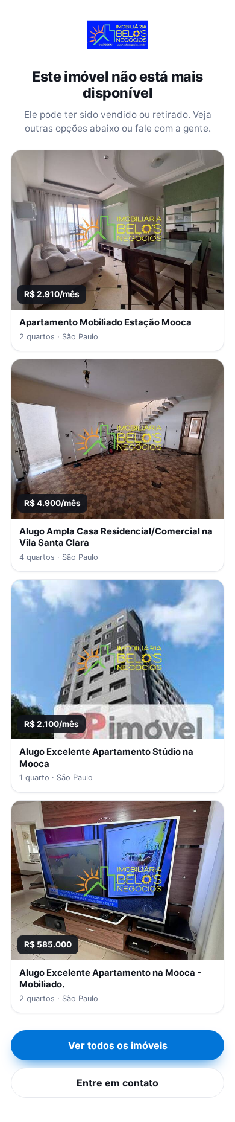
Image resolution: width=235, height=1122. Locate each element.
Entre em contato (117, 1083)
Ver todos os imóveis (118, 1045)
